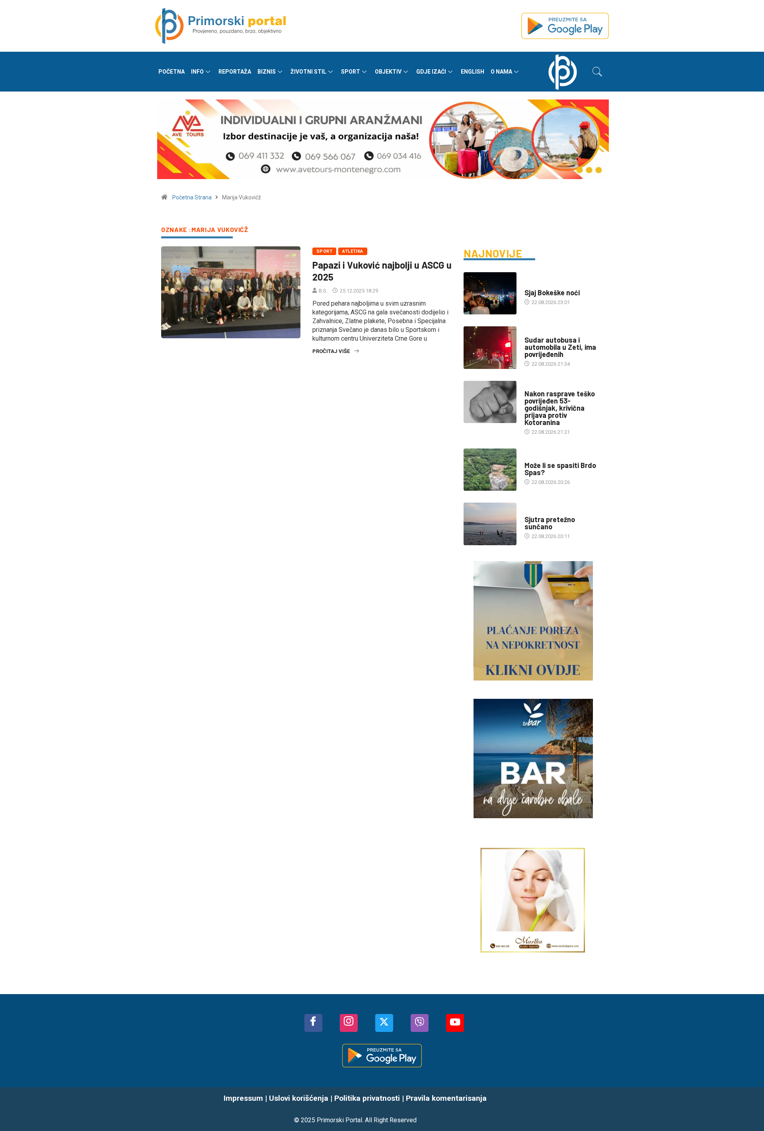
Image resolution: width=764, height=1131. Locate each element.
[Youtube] (455, 1023)
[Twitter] (384, 1023)
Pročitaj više (331, 351)
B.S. (323, 291)
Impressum (243, 1098)
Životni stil (308, 71)
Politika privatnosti (367, 1098)
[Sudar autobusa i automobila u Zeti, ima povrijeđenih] (490, 347)
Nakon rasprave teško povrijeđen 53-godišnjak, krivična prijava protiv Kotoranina (559, 408)
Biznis (266, 71)
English (472, 71)
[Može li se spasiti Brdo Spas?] (490, 469)
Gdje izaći (431, 71)
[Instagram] (349, 1023)
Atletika (352, 251)
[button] (597, 72)
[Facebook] (313, 1023)
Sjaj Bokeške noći (552, 292)
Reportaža (234, 71)
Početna (171, 71)
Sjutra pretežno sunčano (549, 523)
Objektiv (388, 71)
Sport (350, 71)
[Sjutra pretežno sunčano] (490, 524)
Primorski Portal (339, 1120)
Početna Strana (192, 197)
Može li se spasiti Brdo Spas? (560, 469)
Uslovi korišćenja (298, 1098)
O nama (501, 71)
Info (197, 71)
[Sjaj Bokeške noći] (490, 293)
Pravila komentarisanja (446, 1098)
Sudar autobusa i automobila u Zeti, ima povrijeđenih (560, 347)
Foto (530, 284)
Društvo (535, 332)
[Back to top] (746, 1109)
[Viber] (420, 1023)
